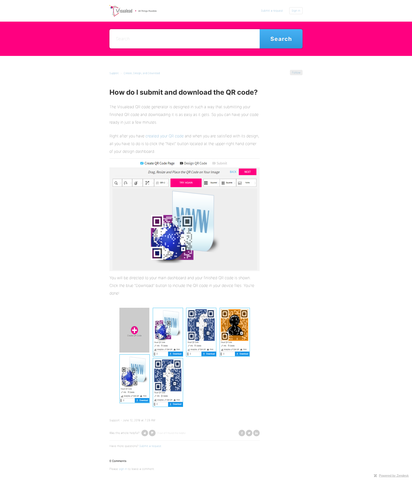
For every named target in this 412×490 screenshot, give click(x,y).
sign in (123, 469)
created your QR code (164, 136)
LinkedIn (256, 433)
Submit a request (272, 10)
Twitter (249, 433)
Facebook (242, 433)
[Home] (133, 10)
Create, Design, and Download (142, 73)
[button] (144, 433)
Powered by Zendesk (394, 475)
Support (114, 73)
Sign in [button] (296, 10)
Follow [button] (296, 72)
